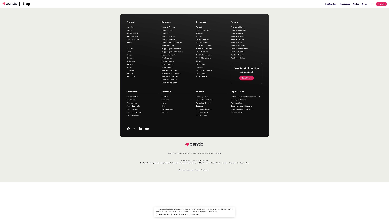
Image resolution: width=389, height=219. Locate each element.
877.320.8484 (216, 153)
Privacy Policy (177, 153)
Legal (170, 153)
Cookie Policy (213, 211)
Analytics (130, 27)
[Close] (233, 208)
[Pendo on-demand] (372, 4)
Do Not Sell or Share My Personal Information (172, 214)
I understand (194, 214)
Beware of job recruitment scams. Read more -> (194, 170)
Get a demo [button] (381, 4)
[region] (194, 212)
